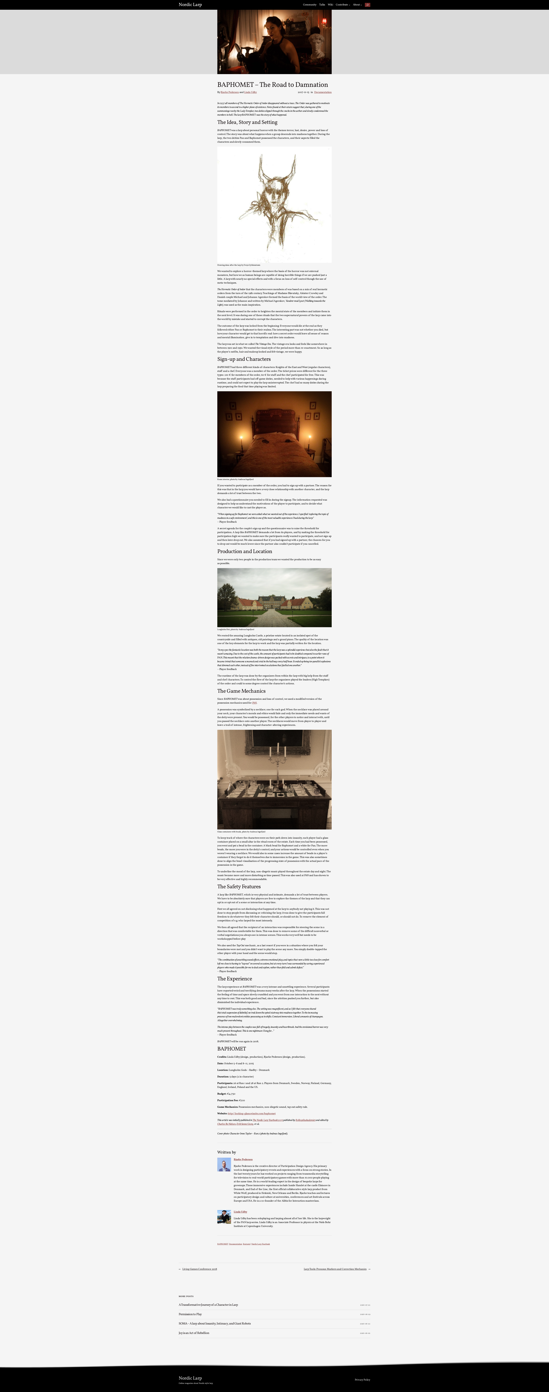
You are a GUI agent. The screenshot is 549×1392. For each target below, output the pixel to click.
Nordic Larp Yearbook (260, 1244)
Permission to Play (190, 1314)
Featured (247, 1244)
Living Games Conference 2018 (199, 1269)
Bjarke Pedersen (230, 92)
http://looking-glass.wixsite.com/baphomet (252, 1113)
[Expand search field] (367, 5)
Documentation (323, 92)
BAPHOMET (222, 1244)
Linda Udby (250, 92)
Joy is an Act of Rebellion (194, 1333)
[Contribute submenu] (349, 5)
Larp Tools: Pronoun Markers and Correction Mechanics (335, 1269)
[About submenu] (361, 5)
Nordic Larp (190, 5)
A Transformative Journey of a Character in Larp (208, 1305)
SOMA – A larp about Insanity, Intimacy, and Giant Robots (215, 1324)
